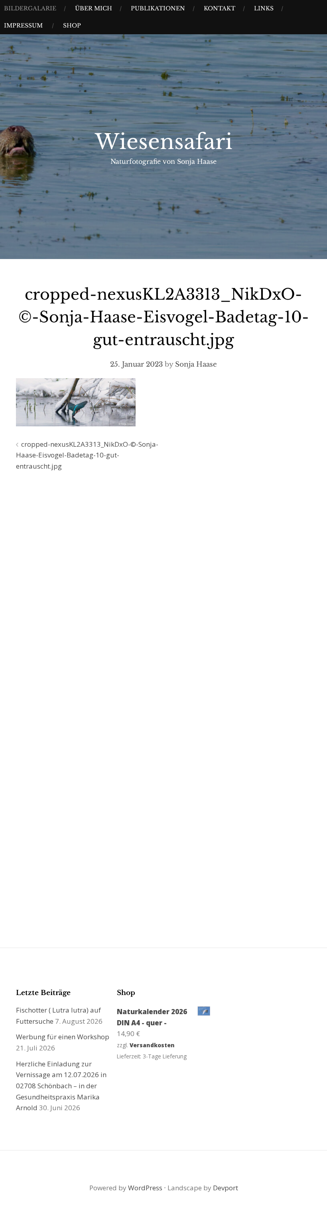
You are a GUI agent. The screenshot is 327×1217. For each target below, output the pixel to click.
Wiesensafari (163, 142)
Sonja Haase (196, 364)
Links (264, 8)
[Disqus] (163, 591)
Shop (72, 25)
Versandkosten (152, 1045)
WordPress (145, 1187)
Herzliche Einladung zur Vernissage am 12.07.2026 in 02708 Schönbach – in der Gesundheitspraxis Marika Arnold (61, 1086)
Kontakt (219, 8)
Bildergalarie (30, 8)
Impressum (23, 25)
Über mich (93, 8)
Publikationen (158, 8)
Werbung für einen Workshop (62, 1036)
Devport (225, 1187)
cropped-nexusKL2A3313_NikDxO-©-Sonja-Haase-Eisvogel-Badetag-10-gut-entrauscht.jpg (87, 455)
